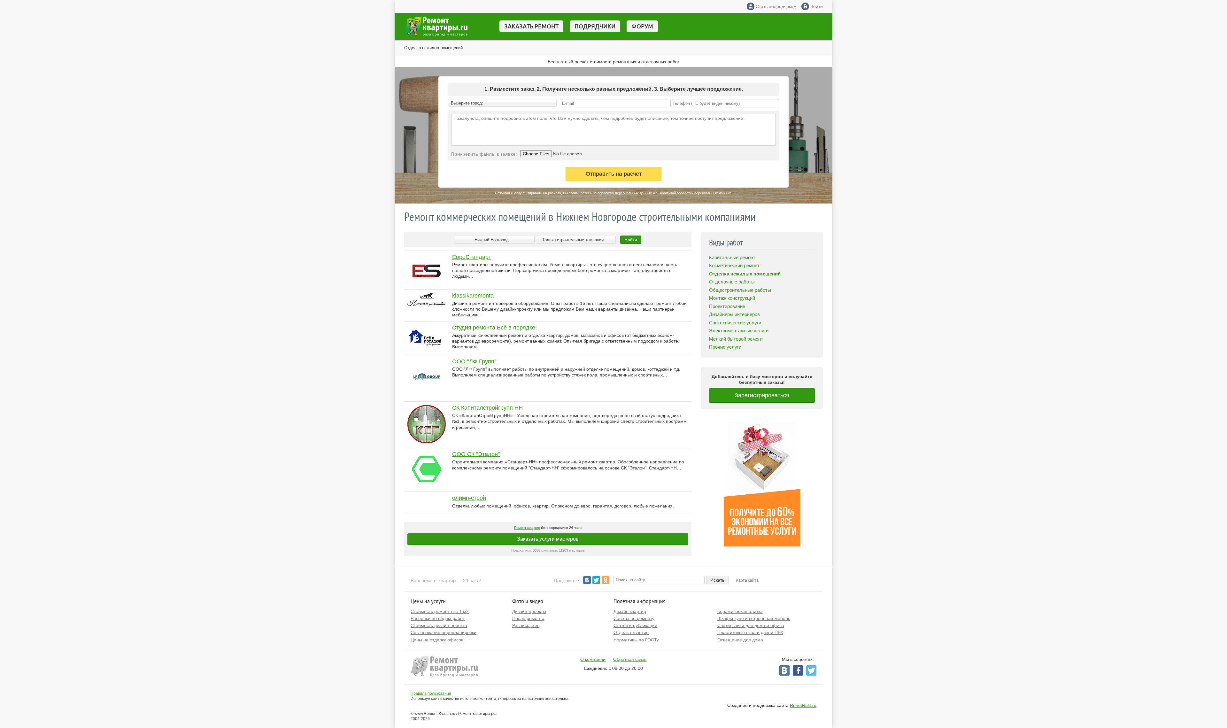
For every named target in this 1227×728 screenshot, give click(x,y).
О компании (593, 659)
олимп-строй (469, 498)
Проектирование (727, 306)
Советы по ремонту (634, 618)
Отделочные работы (732, 281)
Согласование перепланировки (443, 632)
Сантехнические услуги (735, 322)
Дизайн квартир (630, 611)
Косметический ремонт (734, 265)
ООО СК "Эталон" (476, 454)
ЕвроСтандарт (471, 257)
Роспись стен (526, 625)
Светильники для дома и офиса (750, 625)
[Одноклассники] (605, 580)
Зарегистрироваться (762, 395)
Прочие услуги (725, 347)
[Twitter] (596, 580)
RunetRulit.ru (803, 705)
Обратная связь (629, 659)
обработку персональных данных (625, 193)
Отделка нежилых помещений (433, 47)
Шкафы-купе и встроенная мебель (753, 618)
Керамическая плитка (740, 611)
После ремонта (528, 618)
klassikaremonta (473, 295)
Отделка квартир (631, 632)
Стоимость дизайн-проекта (439, 625)
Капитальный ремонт (732, 257)
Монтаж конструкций (732, 298)
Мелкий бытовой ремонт (736, 339)
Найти (630, 239)
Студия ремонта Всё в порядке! (494, 327)
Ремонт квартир (527, 528)
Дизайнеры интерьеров (734, 314)
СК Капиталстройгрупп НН (487, 408)
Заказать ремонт (531, 26)
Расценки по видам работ (438, 618)
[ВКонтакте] (587, 580)
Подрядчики (595, 26)
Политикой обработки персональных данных (695, 193)
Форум (642, 26)
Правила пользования (431, 693)
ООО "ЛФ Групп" (474, 361)
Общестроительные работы (740, 290)
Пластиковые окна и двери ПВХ (750, 632)
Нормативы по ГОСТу (636, 639)
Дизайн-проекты (529, 611)
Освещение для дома (740, 639)
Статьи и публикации (635, 625)
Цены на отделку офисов (437, 639)
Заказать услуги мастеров (548, 539)
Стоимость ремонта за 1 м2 (440, 611)
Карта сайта (747, 580)
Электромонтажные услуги (738, 330)
